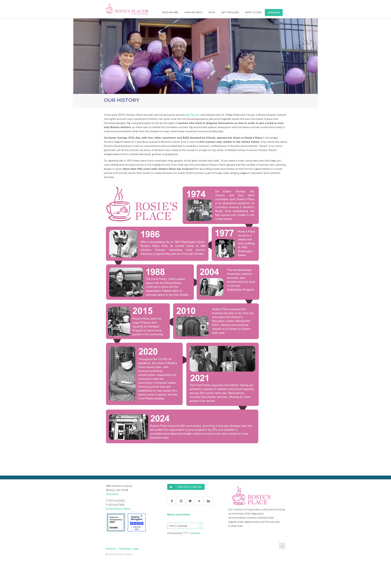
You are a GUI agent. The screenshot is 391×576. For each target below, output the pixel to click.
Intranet (110, 548)
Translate (194, 533)
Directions (112, 494)
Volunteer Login (129, 548)
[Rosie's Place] (127, 6)
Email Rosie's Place (118, 508)
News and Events (178, 514)
